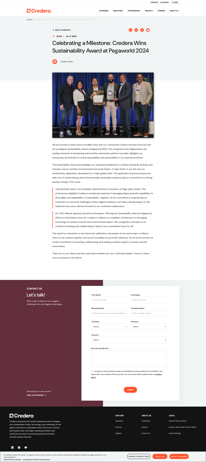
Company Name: (137, 308)
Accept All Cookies (179, 456)
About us (174, 11)
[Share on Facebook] (142, 30)
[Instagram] (19, 447)
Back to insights (63, 30)
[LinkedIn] (12, 447)
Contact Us (146, 433)
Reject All (159, 456)
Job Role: (95, 322)
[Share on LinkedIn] (130, 30)
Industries (118, 11)
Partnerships (134, 11)
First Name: (96, 295)
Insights (149, 11)
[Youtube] (26, 447)
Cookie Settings (175, 433)
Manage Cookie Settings (139, 456)
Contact (154, 2)
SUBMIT (130, 390)
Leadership (146, 421)
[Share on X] (136, 30)
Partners (118, 427)
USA (176, 2)
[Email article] (148, 30)
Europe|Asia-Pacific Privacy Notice (36, 460)
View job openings (35, 395)
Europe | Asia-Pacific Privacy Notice (182, 427)
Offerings (103, 11)
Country (95, 335)
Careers (161, 11)
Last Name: (135, 295)
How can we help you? (100, 348)
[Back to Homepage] (39, 10)
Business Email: (97, 308)
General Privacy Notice (177, 421)
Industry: (134, 322)
